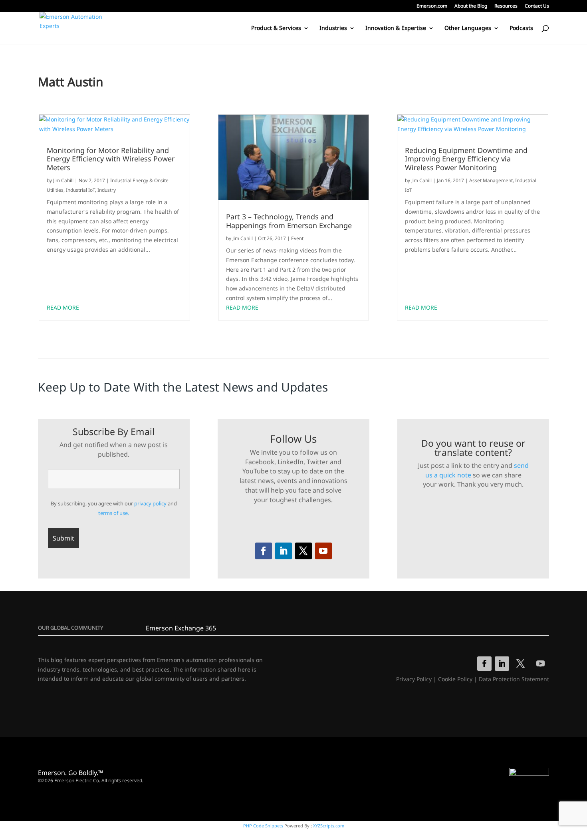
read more (63, 307)
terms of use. (113, 513)
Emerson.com (431, 6)
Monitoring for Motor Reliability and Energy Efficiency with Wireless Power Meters (111, 159)
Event (297, 238)
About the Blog (470, 6)
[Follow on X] (303, 551)
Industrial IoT (80, 190)
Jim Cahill (63, 180)
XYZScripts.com (328, 826)
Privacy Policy (414, 679)
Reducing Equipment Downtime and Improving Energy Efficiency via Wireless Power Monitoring (466, 159)
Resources (506, 6)
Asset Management (491, 180)
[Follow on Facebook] (263, 551)
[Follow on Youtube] (323, 551)
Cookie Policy (455, 679)
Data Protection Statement (514, 679)
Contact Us (537, 6)
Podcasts (521, 28)
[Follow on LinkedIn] (283, 551)
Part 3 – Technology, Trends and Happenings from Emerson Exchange (289, 221)
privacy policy (150, 503)
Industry (106, 190)
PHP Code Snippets (263, 826)
